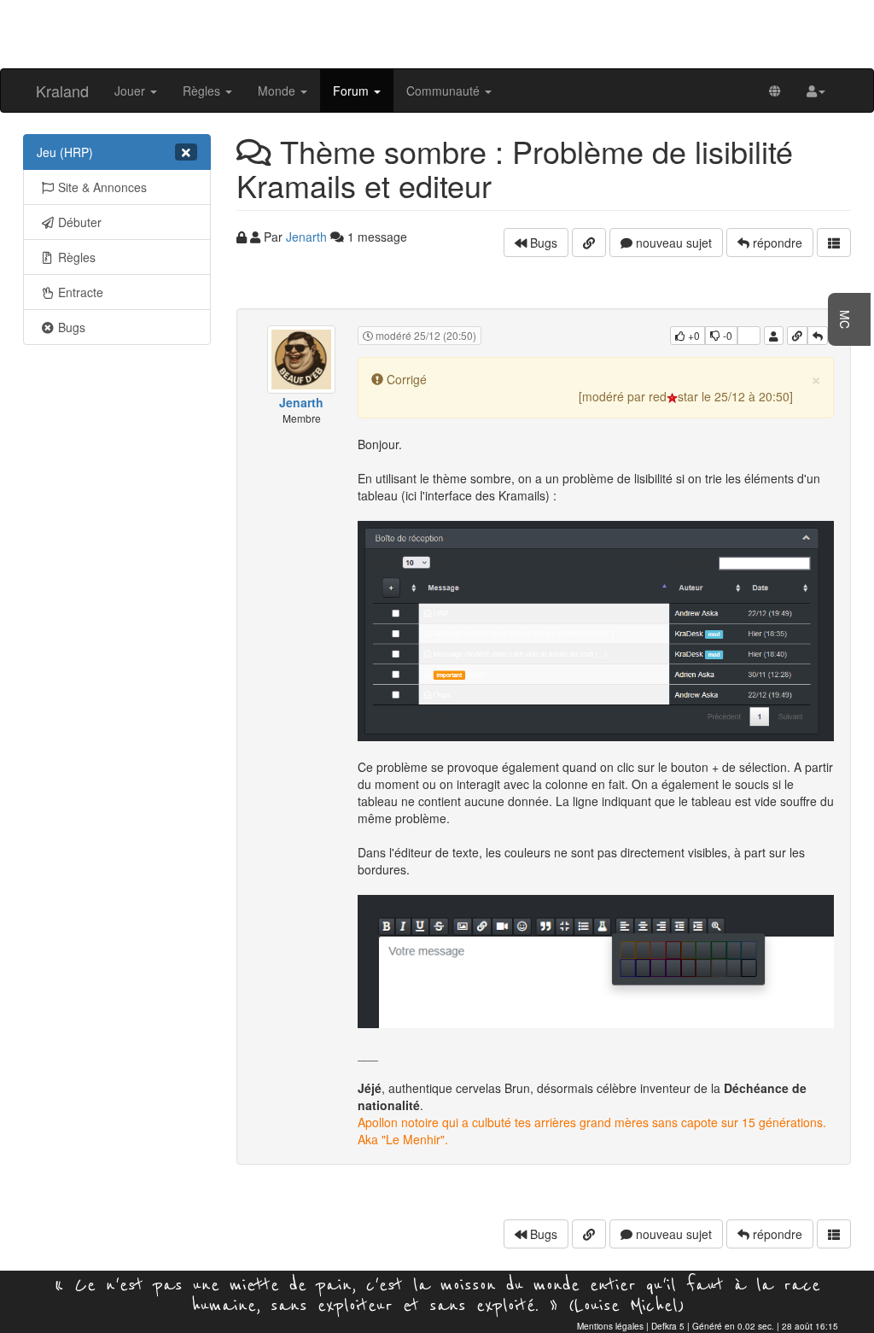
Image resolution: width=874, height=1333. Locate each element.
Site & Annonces (102, 187)
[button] (816, 90)
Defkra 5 (668, 1326)
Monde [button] (278, 90)
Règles (77, 257)
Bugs (71, 327)
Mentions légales (610, 1326)
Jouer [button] (131, 90)
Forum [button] (352, 90)
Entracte (80, 292)
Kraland (62, 90)
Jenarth (306, 236)
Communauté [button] (444, 90)
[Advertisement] (437, 32)
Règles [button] (203, 90)
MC (845, 319)
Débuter (80, 222)
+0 (692, 335)
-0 (726, 335)
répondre (775, 242)
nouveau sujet (672, 242)
